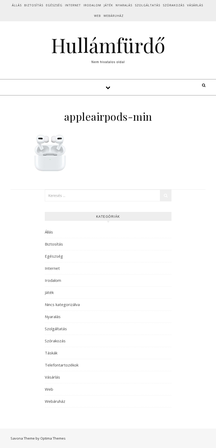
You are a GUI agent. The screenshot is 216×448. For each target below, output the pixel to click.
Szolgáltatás (147, 5)
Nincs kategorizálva (62, 304)
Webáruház (114, 16)
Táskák (51, 352)
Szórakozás (173, 5)
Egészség (54, 5)
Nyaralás (124, 5)
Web (97, 16)
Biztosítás (33, 5)
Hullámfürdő (108, 45)
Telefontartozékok (61, 365)
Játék (108, 5)
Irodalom (92, 5)
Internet (73, 5)
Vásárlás (195, 5)
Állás (17, 5)
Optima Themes (53, 438)
